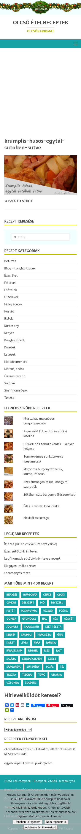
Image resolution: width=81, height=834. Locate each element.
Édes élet (11, 275)
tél (62, 666)
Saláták (9, 383)
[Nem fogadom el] (75, 811)
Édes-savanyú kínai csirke (41, 506)
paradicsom (14, 650)
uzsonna (12, 682)
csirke (47, 594)
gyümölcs (29, 618)
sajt (59, 650)
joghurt (12, 626)
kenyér (10, 634)
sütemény (33, 666)
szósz (52, 658)
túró (41, 674)
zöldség (31, 682)
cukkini (11, 602)
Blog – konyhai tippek (19, 268)
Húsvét (9, 311)
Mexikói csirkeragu (36, 518)
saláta (11, 658)
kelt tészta (53, 626)
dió (42, 602)
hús (55, 618)
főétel (63, 610)
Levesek (10, 354)
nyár (37, 642)
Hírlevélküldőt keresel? (32, 695)
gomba (11, 618)
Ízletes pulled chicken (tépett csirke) (30, 544)
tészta (11, 674)
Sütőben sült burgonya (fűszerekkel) (50, 495)
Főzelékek (11, 297)
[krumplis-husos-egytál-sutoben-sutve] (40, 193)
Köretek (10, 347)
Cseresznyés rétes (17, 573)
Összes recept (14, 376)
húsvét (69, 618)
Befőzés (10, 261)
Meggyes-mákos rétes (20, 566)
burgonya (30, 594)
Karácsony (11, 326)
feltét (10, 610)
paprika (51, 642)
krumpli (26, 634)
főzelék (48, 610)
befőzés (11, 594)
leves (24, 642)
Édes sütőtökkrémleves (21, 551)
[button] (75, 43)
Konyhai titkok (14, 340)
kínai (60, 634)
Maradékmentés (15, 362)
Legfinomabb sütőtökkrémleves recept (32, 558)
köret (10, 642)
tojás (50, 666)
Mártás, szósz (14, 369)
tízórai (27, 674)
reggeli (33, 650)
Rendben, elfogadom (27, 821)
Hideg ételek (13, 304)
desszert (28, 602)
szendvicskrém (32, 658)
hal (44, 618)
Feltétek (10, 283)
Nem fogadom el (56, 821)
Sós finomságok (15, 390)
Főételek (10, 290)
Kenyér (9, 333)
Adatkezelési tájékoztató (40, 827)
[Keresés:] (40, 237)
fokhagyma (29, 610)
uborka (56, 674)
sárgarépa (13, 666)
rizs (47, 650)
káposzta (44, 634)
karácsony (31, 626)
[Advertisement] (40, 95)
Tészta (9, 398)
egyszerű (57, 602)
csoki (61, 594)
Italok (8, 318)
